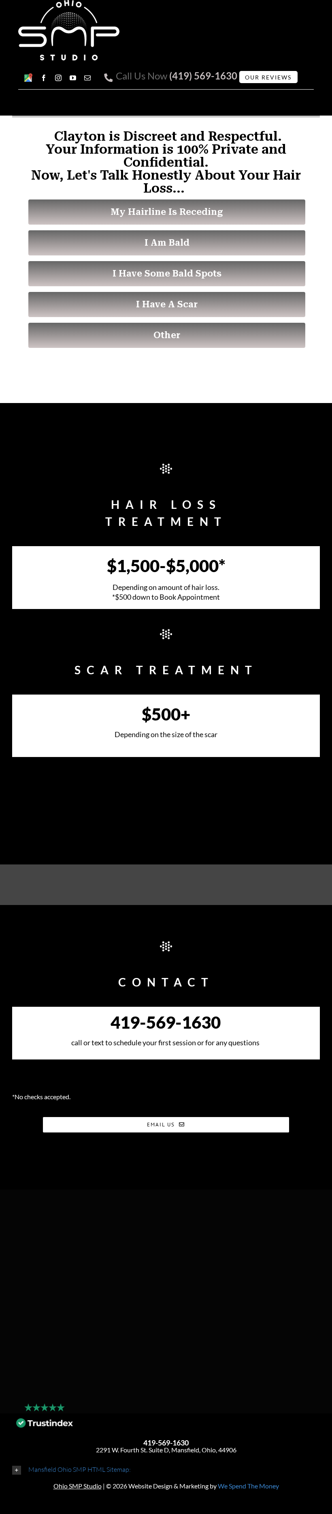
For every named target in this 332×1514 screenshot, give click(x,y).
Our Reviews (268, 77)
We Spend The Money (248, 1486)
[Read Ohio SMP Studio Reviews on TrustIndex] (44, 1425)
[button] (166, 1469)
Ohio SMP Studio (77, 1486)
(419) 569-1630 (203, 75)
